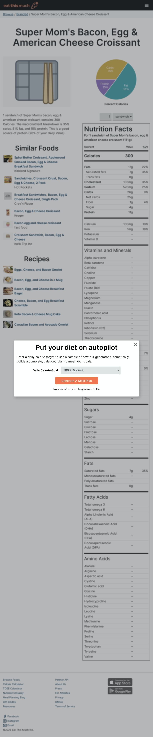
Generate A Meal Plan (76, 381)
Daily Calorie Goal (45, 370)
